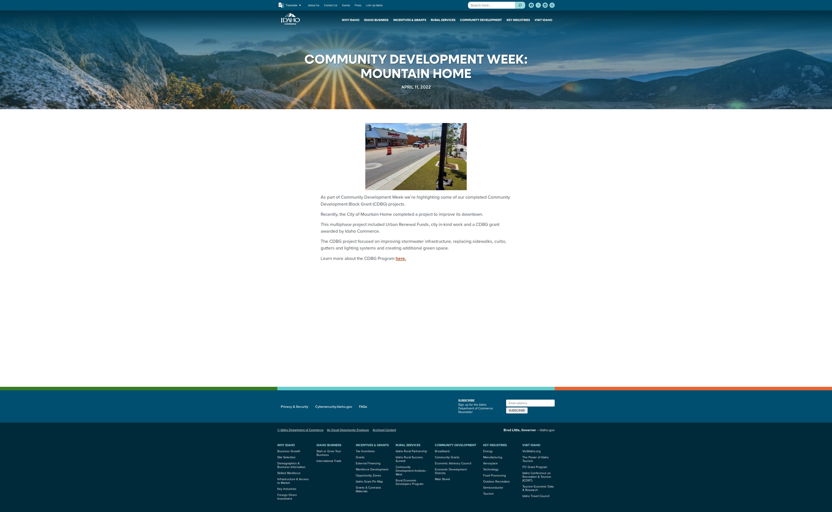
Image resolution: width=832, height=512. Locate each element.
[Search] (520, 5)
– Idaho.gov (529, 430)
